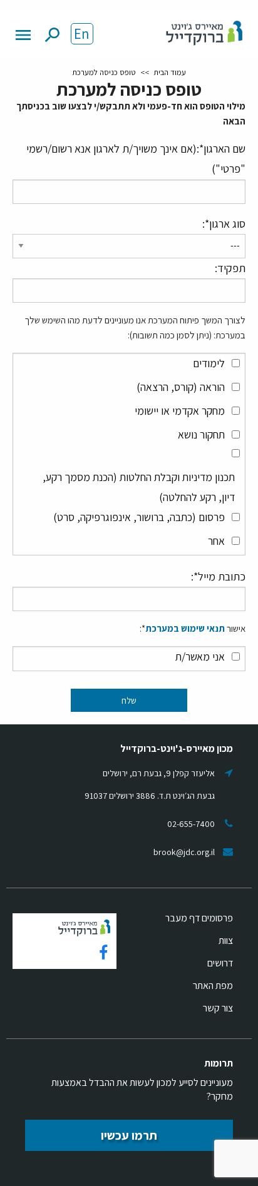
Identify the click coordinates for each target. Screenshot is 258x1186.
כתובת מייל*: (218, 576)
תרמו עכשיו (129, 1135)
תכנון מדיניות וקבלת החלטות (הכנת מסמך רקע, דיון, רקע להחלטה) (139, 487)
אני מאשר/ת (200, 656)
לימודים (209, 363)
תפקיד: (230, 268)
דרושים (220, 963)
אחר (216, 541)
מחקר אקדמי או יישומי (180, 410)
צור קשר (218, 1008)
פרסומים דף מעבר (199, 918)
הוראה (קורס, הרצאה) (181, 387)
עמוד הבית (169, 72)
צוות (226, 940)
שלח (129, 700)
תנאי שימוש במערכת (185, 628)
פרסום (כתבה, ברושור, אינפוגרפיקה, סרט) (139, 517)
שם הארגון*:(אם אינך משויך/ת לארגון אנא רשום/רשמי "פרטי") (135, 158)
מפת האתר (213, 985)
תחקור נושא (201, 434)
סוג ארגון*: (223, 223)
